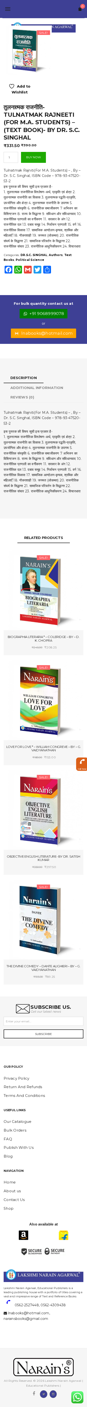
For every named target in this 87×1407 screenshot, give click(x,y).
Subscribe (43, 1034)
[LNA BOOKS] (43, 9)
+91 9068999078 (46, 313)
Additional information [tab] (36, 388)
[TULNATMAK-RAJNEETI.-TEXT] (27, 50)
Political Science (30, 260)
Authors (56, 255)
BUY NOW (33, 157)
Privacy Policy (16, 1078)
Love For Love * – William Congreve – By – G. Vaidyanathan (43, 748)
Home (10, 1182)
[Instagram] (53, 1393)
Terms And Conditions (24, 1095)
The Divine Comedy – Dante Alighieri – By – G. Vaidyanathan (43, 968)
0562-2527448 (27, 1305)
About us (12, 1191)
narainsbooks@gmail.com (26, 1318)
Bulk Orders (15, 1130)
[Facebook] (33, 1393)
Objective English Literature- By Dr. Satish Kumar (43, 858)
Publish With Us (19, 1147)
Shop (9, 1208)
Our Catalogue (17, 1121)
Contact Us (14, 1199)
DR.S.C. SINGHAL (34, 255)
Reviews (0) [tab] (22, 397)
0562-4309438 (53, 1305)
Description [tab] (23, 378)
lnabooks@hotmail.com (47, 333)
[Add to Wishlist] (25, 558)
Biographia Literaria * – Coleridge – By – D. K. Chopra (44, 638)
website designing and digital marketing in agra (11, 1284)
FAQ (8, 1139)
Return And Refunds (23, 1086)
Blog (8, 1156)
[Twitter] (43, 1393)
